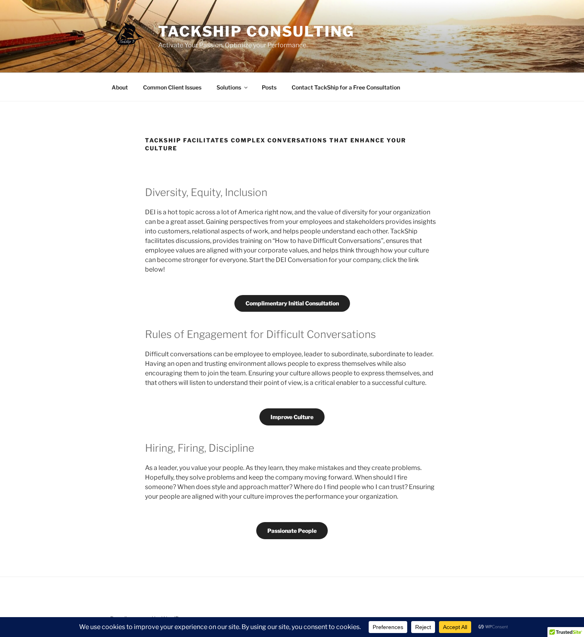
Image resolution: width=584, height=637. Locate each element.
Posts (269, 87)
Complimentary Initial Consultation (292, 303)
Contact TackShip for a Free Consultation (346, 87)
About (120, 87)
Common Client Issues (172, 87)
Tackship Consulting (256, 31)
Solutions (229, 87)
